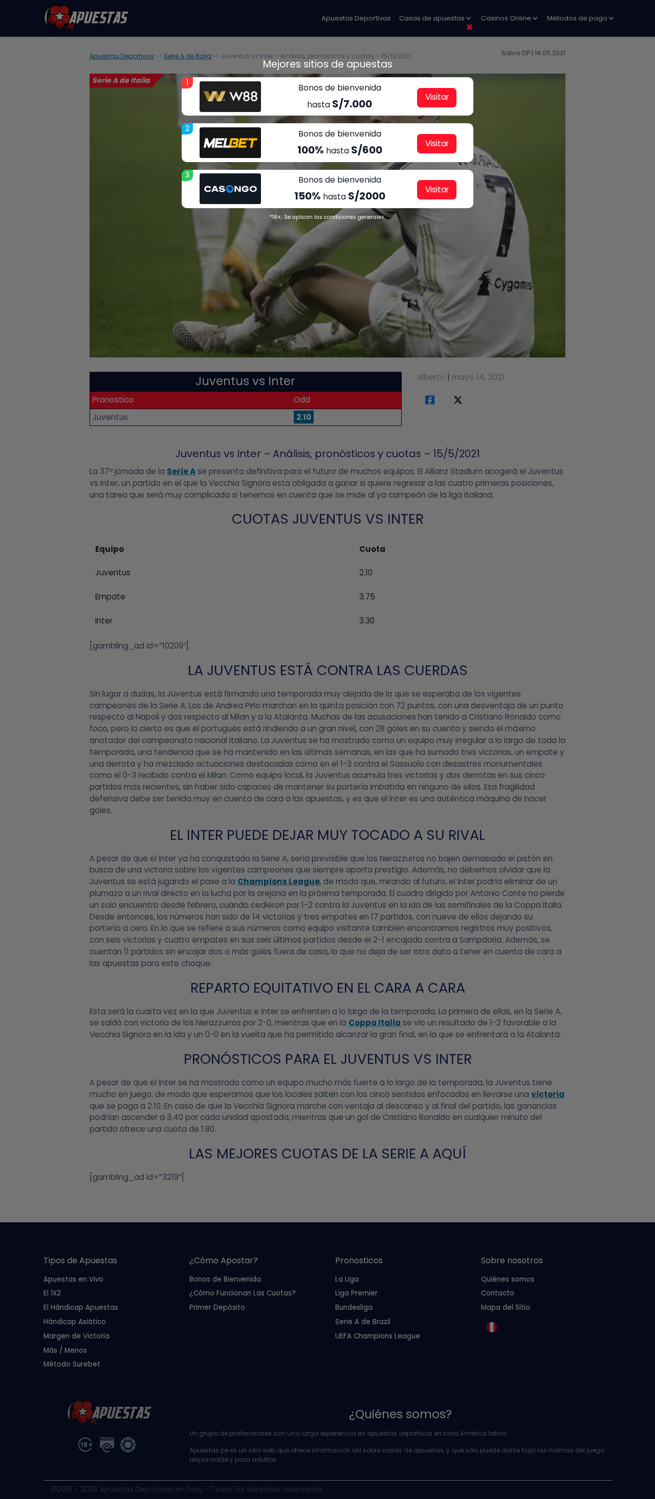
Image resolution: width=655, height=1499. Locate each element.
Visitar (437, 97)
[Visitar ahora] (230, 96)
